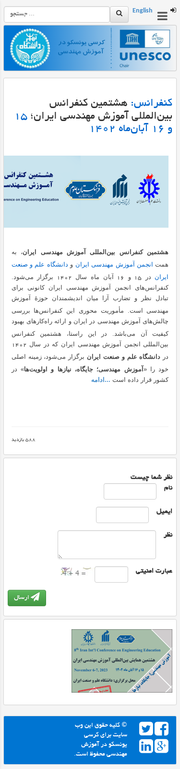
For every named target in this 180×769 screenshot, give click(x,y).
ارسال (22, 598)
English (142, 11)
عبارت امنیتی (154, 571)
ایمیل (164, 511)
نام (168, 488)
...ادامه (100, 379)
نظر (168, 535)
